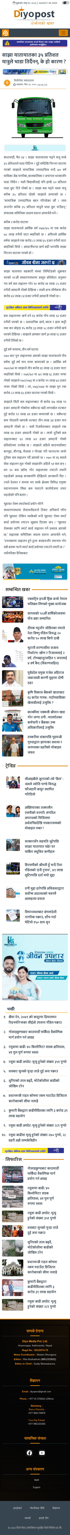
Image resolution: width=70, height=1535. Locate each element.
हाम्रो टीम (43, 1518)
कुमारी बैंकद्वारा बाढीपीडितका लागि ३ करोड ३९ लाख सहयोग (38, 1113)
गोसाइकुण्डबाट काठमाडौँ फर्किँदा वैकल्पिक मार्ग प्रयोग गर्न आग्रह (36, 1034)
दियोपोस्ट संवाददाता (24, 80)
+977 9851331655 (36, 1424)
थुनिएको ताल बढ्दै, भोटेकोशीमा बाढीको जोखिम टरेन (34, 1083)
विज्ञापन (56, 1508)
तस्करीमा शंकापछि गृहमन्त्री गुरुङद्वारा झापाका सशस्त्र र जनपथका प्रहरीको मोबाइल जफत (45, 744)
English (36, 1487)
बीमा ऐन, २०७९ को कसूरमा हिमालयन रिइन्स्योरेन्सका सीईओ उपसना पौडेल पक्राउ (35, 1020)
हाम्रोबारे (17, 1508)
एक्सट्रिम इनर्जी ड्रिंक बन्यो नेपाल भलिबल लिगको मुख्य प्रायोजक (47, 601)
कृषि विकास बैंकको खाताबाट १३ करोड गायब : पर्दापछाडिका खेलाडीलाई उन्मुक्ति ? (46, 698)
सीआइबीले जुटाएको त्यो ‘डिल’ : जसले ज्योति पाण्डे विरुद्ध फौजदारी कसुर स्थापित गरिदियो (44, 786)
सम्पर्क (28, 1518)
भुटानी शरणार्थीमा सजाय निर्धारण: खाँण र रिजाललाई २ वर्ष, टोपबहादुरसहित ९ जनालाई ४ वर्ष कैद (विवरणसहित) (47, 655)
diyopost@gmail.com (40, 1391)
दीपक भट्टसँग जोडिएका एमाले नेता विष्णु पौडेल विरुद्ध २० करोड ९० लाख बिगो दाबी (46, 633)
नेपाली (36, 1480)
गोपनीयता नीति (37, 1508)
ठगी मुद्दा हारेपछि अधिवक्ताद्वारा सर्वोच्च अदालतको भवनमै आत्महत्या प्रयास (44, 894)
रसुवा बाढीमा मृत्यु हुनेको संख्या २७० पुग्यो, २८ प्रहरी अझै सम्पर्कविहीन (37, 1137)
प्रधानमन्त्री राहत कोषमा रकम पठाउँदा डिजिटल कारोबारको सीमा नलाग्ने (38, 1098)
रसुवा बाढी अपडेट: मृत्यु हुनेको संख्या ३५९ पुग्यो (38, 1062)
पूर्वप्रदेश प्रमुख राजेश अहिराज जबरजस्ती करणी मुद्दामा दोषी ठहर (46, 678)
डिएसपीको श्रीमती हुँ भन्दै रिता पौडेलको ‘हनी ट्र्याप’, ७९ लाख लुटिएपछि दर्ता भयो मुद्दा (44, 870)
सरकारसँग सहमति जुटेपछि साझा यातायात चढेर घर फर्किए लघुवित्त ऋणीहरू (42, 847)
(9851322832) (48, 1359)
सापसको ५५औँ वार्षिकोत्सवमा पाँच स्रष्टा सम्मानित (46, 616)
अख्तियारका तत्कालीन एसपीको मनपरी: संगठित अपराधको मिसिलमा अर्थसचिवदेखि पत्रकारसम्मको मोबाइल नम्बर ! (43, 818)
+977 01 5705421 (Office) (41, 1398)
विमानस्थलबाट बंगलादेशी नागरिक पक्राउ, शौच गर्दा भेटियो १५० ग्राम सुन (41, 917)
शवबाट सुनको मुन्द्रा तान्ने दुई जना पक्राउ (33, 1071)
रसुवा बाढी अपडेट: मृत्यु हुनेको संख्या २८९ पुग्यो (37, 1126)
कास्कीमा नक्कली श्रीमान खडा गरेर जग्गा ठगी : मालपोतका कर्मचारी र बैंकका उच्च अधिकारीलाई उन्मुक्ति (46, 720)
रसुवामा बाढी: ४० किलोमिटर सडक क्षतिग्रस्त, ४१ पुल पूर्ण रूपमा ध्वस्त (37, 1049)
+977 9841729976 (36, 1413)
